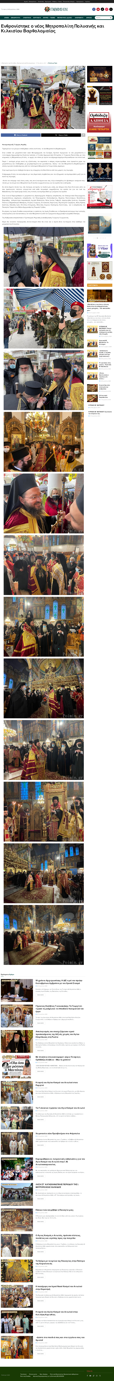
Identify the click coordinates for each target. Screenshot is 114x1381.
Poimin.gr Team (52, 63)
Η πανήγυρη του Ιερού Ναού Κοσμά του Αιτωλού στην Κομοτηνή (59, 1287)
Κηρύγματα (48, 1)
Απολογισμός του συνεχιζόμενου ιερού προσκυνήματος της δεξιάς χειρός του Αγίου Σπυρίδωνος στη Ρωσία (57, 1034)
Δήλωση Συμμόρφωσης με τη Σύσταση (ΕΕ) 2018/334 (48, 1376)
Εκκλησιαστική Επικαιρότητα (26, 63)
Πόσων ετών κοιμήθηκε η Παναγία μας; (55, 1209)
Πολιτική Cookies (25, 1376)
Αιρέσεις (87, 1)
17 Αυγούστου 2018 (105, 399)
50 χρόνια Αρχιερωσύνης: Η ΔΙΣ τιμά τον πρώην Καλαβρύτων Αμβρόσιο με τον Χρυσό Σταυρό (59, 982)
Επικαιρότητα (32, 1)
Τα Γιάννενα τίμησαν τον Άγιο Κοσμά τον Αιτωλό (60, 1107)
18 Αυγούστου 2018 (105, 391)
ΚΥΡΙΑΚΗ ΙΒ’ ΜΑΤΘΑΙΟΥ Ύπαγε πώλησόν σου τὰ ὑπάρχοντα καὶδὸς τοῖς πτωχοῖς (105, 330)
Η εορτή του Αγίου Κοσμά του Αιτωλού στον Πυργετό (57, 1084)
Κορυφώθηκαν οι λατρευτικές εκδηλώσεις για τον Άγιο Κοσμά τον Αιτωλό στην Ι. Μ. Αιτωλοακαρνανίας (60, 1161)
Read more (40, 995)
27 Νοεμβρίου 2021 (41, 63)
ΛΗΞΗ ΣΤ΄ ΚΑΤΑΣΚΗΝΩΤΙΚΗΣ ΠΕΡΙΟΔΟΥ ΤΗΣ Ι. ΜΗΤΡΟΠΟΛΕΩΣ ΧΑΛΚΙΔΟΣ (57, 1185)
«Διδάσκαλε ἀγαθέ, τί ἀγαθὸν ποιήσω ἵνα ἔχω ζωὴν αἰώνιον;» (105, 353)
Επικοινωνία (33, 1374)
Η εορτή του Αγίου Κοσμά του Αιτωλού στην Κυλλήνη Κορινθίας (57, 1313)
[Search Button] (111, 17)
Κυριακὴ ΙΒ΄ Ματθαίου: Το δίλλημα (103, 342)
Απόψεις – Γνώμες (57, 1)
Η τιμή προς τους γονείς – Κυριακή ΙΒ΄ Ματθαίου (105, 364)
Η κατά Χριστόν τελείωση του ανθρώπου (104, 387)
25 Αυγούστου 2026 (42, 1062)
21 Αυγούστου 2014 (94, 416)
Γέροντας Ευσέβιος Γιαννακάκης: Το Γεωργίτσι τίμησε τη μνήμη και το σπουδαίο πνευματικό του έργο (60, 1009)
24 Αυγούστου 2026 (42, 1343)
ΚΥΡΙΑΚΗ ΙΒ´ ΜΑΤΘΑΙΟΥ (96, 405)
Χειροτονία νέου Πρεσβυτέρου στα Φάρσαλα (58, 1133)
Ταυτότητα (23, 1374)
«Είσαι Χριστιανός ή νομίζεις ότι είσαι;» (103, 376)
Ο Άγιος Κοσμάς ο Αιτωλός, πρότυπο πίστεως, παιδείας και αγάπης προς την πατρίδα (58, 1236)
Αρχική (26, 1)
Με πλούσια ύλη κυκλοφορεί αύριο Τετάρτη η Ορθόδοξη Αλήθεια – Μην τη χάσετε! (58, 1058)
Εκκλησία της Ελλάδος (9, 63)
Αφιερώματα (79, 1)
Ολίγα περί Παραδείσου (103, 396)
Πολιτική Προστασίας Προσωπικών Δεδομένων (64, 1374)
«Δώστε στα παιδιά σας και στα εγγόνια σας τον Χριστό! (60, 1338)
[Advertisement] (57, 47)
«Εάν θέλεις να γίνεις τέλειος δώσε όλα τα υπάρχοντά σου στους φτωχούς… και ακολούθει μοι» (98, 307)
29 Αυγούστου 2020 (105, 358)
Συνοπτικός (41, 1)
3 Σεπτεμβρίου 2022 (94, 313)
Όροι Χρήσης (44, 1374)
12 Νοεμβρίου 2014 (94, 407)
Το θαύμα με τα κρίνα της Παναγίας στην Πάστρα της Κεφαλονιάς (60, 1262)
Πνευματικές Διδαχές (68, 1)
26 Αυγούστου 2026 (42, 986)
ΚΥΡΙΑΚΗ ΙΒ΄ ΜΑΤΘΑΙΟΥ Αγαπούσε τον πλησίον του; (100, 413)
